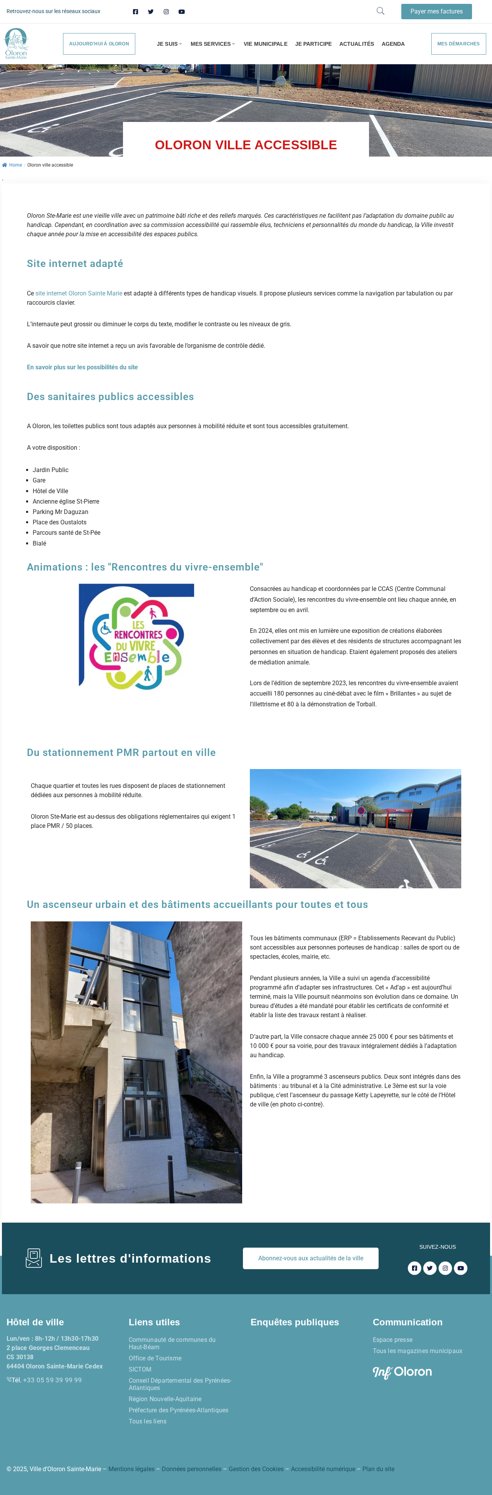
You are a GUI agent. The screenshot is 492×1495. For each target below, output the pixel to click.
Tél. (47, 1380)
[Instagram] (166, 11)
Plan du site (378, 1469)
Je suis (167, 44)
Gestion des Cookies (256, 1469)
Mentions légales (131, 1469)
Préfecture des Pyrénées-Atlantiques (179, 1410)
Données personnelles (191, 1469)
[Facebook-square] (135, 11)
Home (15, 165)
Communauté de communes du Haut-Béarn (172, 1343)
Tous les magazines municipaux (418, 1351)
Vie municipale (265, 44)
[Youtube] (181, 11)
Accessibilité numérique (323, 1469)
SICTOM (140, 1369)
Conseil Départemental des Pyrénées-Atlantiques (180, 1384)
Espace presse (393, 1339)
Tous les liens (148, 1421)
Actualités (356, 44)
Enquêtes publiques (295, 1322)
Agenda (393, 44)
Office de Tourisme (155, 1358)
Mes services (211, 44)
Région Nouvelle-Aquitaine (165, 1399)
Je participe (313, 44)
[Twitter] (151, 11)
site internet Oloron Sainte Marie (78, 293)
